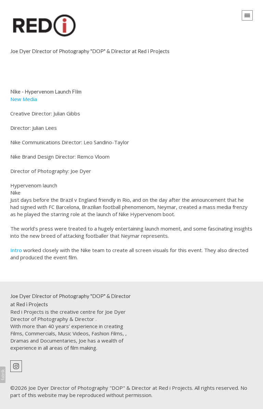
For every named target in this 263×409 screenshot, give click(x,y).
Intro (16, 250)
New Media (23, 99)
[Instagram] (16, 365)
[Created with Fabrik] (2, 375)
